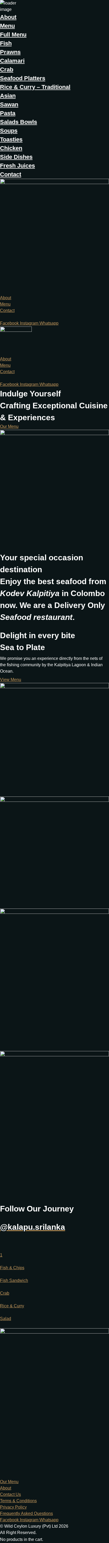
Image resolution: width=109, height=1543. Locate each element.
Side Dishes (16, 157)
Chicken (11, 148)
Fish (6, 43)
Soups (8, 130)
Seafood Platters (22, 78)
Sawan (9, 104)
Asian (8, 95)
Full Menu (13, 34)
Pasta (7, 113)
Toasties (11, 139)
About (8, 17)
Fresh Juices (17, 165)
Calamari (12, 60)
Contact (10, 174)
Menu (7, 26)
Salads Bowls (18, 122)
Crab (6, 69)
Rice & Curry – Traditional (35, 87)
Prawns (10, 52)
